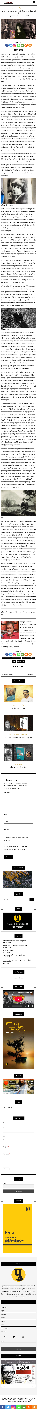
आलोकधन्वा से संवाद (18, 708)
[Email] (22, 45)
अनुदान (2, 1311)
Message (6, 1154)
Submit (6, 1169)
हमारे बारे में (3, 1331)
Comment (7, 792)
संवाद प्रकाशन (20, 661)
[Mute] (29, 1006)
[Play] (5, 1006)
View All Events (18, 978)
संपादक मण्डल (4, 1328)
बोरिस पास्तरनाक (16, 658)
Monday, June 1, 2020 (23, 16)
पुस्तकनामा (22, 8)
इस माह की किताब (14, 734)
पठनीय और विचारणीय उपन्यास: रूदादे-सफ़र (18, 738)
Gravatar (14, 837)
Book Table (4, 1307)
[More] (30, 45)
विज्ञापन (3, 1317)
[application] (18, 999)
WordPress (27, 1401)
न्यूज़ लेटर (3, 1314)
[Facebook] (7, 45)
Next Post (30, 674)
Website (6, 829)
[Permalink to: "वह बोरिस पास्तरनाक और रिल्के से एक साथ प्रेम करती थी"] (18, 29)
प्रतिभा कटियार (6, 658)
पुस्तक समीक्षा (15, 8)
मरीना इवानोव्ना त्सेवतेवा (28, 658)
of (18, 1386)
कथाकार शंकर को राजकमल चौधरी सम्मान (14, 955)
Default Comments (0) (9, 783)
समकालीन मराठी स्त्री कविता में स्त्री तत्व (14, 941)
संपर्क (2, 1324)
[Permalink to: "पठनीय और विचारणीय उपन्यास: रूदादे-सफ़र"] (18, 723)
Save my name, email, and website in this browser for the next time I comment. (16, 848)
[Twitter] (11, 45)
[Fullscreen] (32, 1006)
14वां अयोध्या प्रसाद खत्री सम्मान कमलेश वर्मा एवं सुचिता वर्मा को (17, 961)
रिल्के (14, 661)
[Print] (26, 45)
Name (6, 814)
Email (6, 822)
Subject (6, 1147)
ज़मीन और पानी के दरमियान (18, 767)
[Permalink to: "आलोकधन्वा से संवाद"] (18, 693)
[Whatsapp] (18, 45)
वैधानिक (3, 1321)
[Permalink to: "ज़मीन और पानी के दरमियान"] (18, 753)
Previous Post (8, 674)
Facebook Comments (21, 783)
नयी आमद (11, 705)
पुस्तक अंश (18, 705)
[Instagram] (14, 45)
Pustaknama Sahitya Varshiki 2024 (15, 945)
